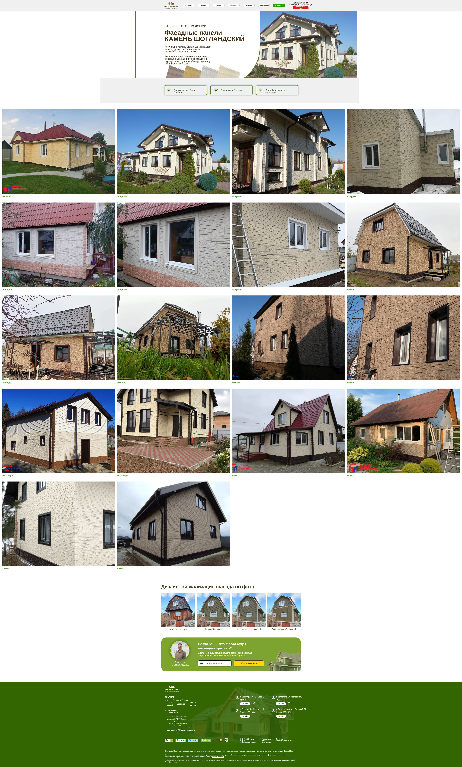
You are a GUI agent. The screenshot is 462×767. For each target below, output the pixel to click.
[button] (300, 7)
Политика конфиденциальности (284, 740)
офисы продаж (218, 756)
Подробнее (172, 762)
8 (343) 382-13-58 (284, 712)
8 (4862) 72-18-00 (247, 712)
